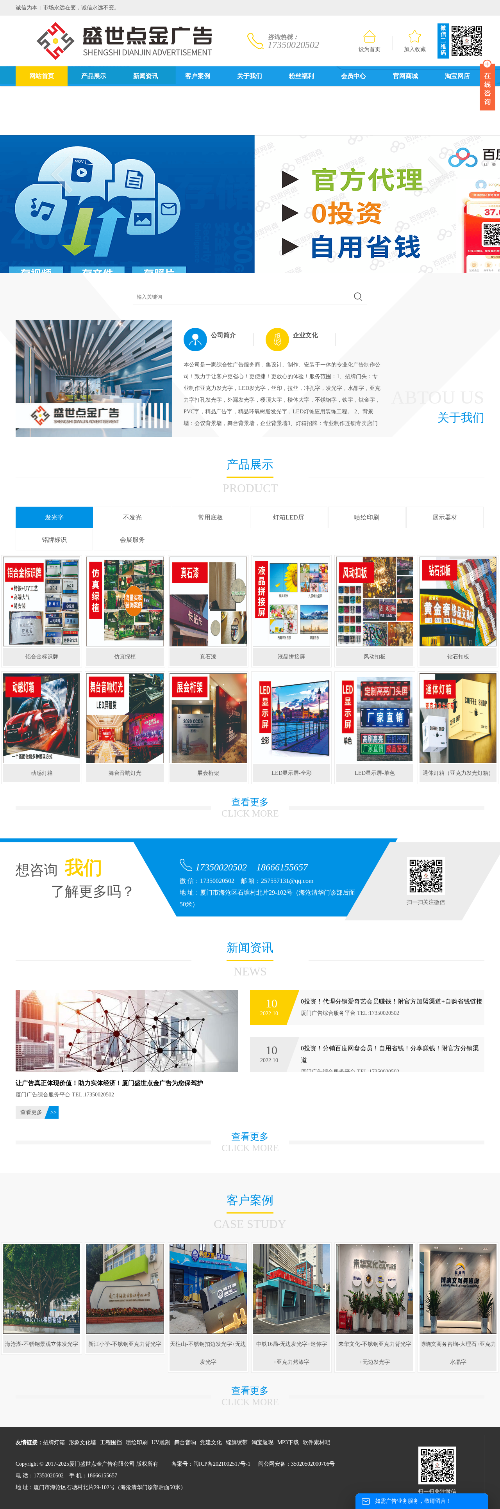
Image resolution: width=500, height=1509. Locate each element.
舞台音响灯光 (125, 773)
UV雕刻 (161, 1442)
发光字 (54, 517)
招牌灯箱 (54, 1442)
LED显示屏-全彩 (291, 773)
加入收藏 (415, 49)
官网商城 (405, 76)
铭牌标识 (54, 539)
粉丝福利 (301, 76)
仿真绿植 (125, 657)
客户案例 (197, 76)
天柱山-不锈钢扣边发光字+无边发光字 (208, 1353)
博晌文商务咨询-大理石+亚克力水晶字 (458, 1353)
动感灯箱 (42, 773)
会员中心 (353, 76)
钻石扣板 (458, 657)
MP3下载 (288, 1442)
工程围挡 (111, 1442)
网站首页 (41, 76)
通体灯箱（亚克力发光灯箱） (458, 773)
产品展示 (93, 76)
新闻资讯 (145, 76)
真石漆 (208, 657)
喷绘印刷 (366, 517)
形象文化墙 (82, 1442)
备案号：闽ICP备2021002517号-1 (210, 1464)
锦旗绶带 (237, 1442)
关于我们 (249, 76)
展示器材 (444, 517)
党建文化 (211, 1442)
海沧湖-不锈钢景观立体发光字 (41, 1344)
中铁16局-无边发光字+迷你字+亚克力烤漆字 (291, 1353)
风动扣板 (375, 657)
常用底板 (210, 517)
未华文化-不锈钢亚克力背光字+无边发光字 (374, 1353)
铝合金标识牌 (41, 657)
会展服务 (132, 539)
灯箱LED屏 (288, 517)
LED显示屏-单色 (375, 773)
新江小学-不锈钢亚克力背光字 (124, 1344)
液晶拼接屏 (291, 657)
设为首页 (369, 49)
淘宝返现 (262, 1442)
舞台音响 (185, 1442)
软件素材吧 (316, 1442)
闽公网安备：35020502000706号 (296, 1464)
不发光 (132, 517)
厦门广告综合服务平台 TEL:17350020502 (391, 1007)
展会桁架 (208, 773)
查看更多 (31, 1112)
